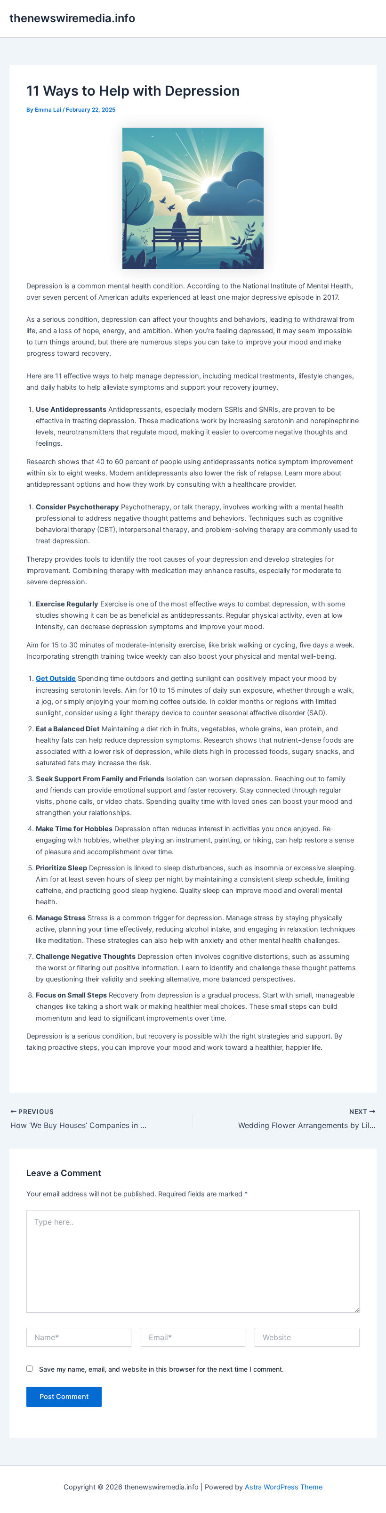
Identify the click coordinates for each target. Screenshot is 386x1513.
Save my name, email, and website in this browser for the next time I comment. (161, 1369)
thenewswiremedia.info (72, 18)
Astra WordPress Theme (283, 1487)
